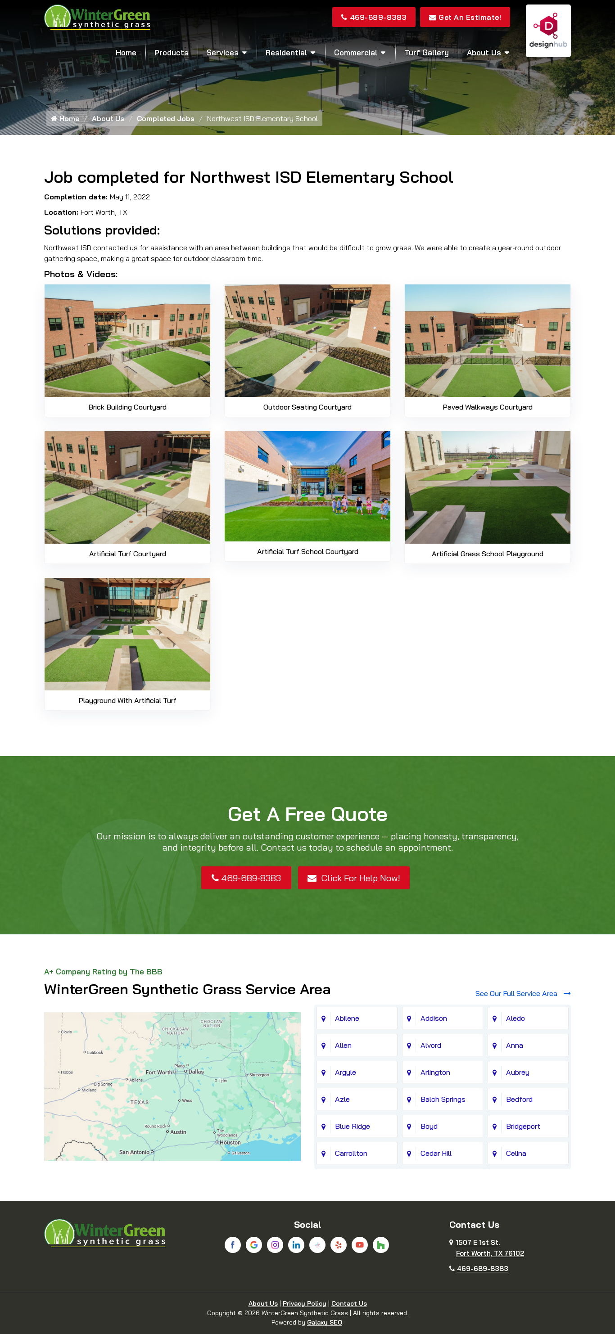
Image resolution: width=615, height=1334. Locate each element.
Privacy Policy (304, 1303)
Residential (286, 52)
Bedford (519, 1099)
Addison (434, 1018)
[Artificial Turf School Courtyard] (307, 485)
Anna (514, 1045)
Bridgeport (523, 1126)
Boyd (429, 1126)
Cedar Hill (436, 1153)
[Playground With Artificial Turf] (127, 633)
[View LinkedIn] (296, 1245)
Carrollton (351, 1153)
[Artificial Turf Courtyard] (127, 486)
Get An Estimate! (470, 17)
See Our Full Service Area (517, 993)
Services (223, 52)
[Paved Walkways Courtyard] (487, 339)
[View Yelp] (338, 1245)
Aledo (515, 1018)
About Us (484, 52)
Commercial (355, 52)
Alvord (431, 1045)
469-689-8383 (378, 17)
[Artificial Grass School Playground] (487, 486)
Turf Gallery (426, 52)
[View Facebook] (233, 1245)
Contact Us (349, 1303)
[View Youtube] (360, 1245)
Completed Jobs (165, 118)
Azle (342, 1099)
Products (171, 52)
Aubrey (517, 1072)
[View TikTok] (317, 1245)
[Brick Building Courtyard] (127, 339)
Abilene (347, 1018)
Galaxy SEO (324, 1322)
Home (126, 52)
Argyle (345, 1072)
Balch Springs (443, 1099)
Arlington (435, 1072)
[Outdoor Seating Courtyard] (307, 339)
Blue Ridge (352, 1126)
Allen (343, 1045)
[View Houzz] (381, 1245)
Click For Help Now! (359, 877)
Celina (516, 1153)
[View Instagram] (275, 1245)
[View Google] (254, 1245)
